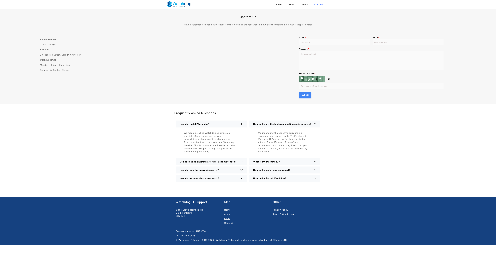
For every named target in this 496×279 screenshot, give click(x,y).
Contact (318, 4)
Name (302, 38)
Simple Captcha (307, 74)
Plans (305, 4)
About (292, 4)
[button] (211, 124)
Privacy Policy (280, 209)
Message (304, 49)
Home (279, 4)
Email (376, 38)
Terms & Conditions (283, 214)
